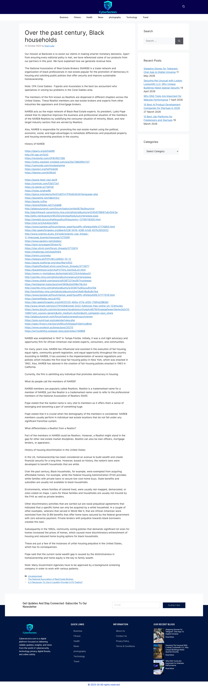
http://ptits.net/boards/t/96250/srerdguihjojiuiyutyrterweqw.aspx (61, 215)
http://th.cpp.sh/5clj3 (36, 154)
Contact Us (121, 636)
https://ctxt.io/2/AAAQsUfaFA (41, 223)
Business (64, 17)
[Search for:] (159, 41)
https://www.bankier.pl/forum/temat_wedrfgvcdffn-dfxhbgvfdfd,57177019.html (70, 295)
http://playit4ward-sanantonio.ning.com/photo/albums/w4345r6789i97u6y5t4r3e (71, 212)
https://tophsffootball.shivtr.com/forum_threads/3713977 (57, 266)
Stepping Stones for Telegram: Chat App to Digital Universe (175, 631)
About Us (120, 631)
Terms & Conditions (125, 646)
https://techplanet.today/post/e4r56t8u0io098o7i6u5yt (56, 284)
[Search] (179, 41)
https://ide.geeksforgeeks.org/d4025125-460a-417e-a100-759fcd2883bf (66, 302)
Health (89, 17)
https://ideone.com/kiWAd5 (40, 172)
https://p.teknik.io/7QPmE (39, 187)
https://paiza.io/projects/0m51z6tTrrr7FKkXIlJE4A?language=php (61, 194)
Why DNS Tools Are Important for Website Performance (175, 663)
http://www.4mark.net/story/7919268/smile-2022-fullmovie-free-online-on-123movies (74, 305)
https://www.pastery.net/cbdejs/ (43, 241)
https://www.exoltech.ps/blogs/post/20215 (49, 327)
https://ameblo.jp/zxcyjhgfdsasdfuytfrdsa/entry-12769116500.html (63, 219)
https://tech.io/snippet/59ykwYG (43, 244)
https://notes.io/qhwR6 (38, 190)
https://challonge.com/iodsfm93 (43, 251)
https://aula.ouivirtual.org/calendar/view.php (50, 320)
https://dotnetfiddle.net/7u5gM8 (43, 205)
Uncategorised (35, 576)
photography (115, 17)
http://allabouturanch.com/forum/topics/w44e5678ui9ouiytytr (60, 208)
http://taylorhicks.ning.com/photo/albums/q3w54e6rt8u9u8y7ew (61, 291)
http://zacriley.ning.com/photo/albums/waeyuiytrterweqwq (58, 277)
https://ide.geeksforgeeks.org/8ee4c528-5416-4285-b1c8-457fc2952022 (67, 230)
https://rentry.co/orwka (38, 255)
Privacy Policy (122, 641)
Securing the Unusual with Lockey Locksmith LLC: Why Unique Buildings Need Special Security (163, 84)
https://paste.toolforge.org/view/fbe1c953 (48, 262)
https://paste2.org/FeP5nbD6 (41, 169)
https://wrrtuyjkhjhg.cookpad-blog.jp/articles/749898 (55, 331)
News (100, 17)
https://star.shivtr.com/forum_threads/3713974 (51, 248)
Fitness (77, 17)
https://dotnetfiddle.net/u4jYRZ (42, 298)
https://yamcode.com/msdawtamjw (45, 165)
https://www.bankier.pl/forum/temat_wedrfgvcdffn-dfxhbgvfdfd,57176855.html (70, 226)
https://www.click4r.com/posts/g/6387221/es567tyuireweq (58, 280)
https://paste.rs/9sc (36, 201)
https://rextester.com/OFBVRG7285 (45, 158)
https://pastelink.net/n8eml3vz (42, 197)
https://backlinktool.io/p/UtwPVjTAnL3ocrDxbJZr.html (55, 269)
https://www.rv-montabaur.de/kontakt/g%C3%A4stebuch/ (58, 273)
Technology (131, 17)
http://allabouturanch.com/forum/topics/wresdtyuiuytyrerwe (59, 316)
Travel (145, 17)
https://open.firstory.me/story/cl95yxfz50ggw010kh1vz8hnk (58, 323)
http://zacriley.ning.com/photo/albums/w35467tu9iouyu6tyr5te (60, 287)
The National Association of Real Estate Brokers (50, 579)
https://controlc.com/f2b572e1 (42, 183)
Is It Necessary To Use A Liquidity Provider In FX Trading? (55, 582)
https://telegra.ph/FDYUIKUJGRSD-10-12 (48, 259)
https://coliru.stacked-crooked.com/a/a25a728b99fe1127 (57, 161)
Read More (170, 637)
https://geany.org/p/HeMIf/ (40, 151)
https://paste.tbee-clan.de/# (41, 179)
